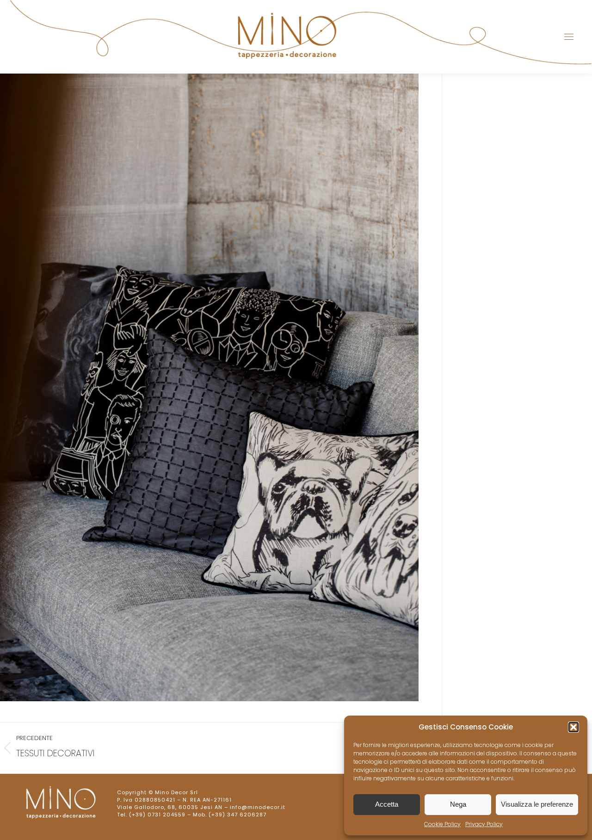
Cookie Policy (442, 824)
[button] (573, 727)
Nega (458, 804)
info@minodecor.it (257, 807)
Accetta (386, 804)
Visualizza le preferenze (537, 804)
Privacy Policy (484, 824)
